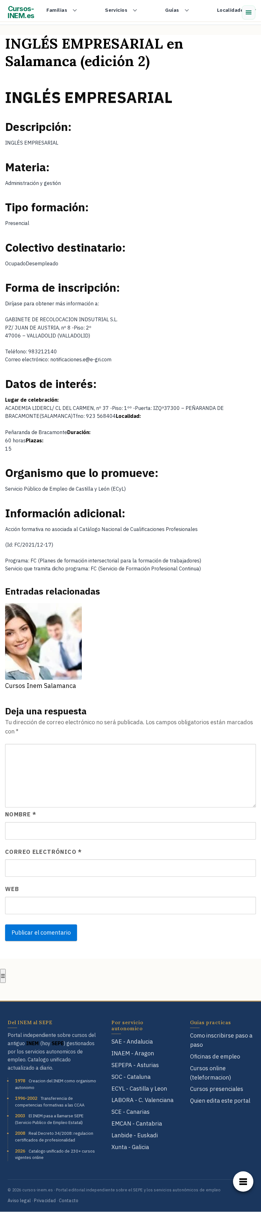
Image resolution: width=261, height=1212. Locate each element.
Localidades (231, 10)
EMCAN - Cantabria (136, 1123)
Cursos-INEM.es (21, 12)
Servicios (116, 10)
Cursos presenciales (216, 1089)
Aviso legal (19, 1200)
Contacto (68, 1200)
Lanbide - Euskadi (134, 1135)
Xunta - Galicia (130, 1147)
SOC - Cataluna (131, 1076)
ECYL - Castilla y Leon (139, 1088)
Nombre (20, 814)
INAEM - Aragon (132, 1053)
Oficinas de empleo (215, 1056)
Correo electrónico (43, 851)
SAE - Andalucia (132, 1041)
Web (12, 889)
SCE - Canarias (130, 1111)
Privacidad (45, 1200)
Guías (172, 10)
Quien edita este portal (220, 1100)
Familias (56, 10)
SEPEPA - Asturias (135, 1065)
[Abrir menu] (248, 12)
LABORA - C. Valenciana (142, 1100)
